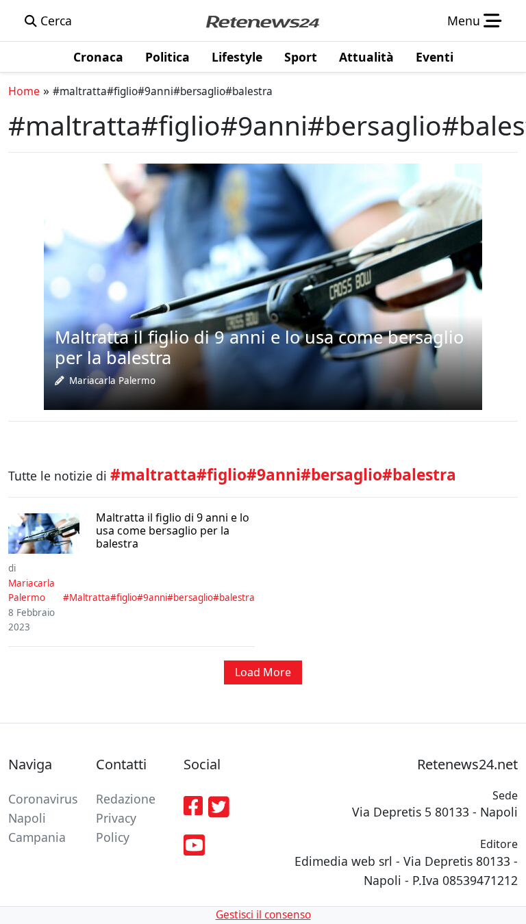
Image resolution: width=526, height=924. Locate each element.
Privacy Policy (116, 827)
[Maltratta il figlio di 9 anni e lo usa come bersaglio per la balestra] (263, 285)
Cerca (54, 20)
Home (24, 91)
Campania (37, 837)
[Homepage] (262, 20)
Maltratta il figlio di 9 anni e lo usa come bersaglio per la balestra (172, 531)
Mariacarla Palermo (112, 380)
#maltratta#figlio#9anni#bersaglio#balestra (159, 597)
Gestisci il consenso (263, 915)
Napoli (27, 818)
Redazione (125, 799)
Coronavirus (42, 799)
